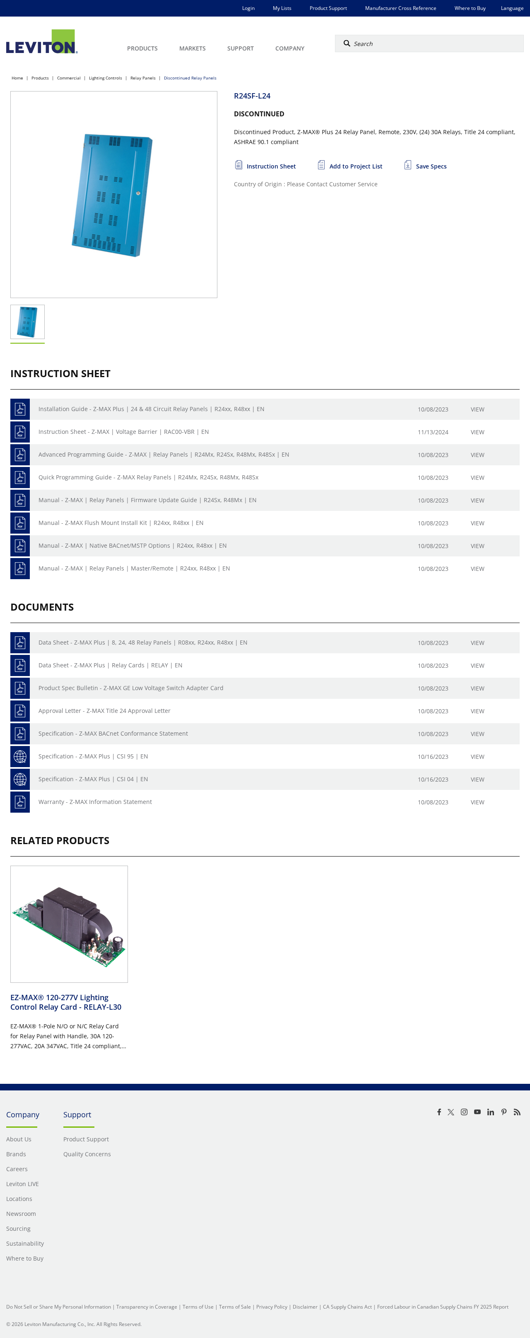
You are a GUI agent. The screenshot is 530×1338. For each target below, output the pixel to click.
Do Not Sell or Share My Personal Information (58, 1306)
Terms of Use (198, 1306)
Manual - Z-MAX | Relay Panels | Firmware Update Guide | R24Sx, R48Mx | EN (148, 500)
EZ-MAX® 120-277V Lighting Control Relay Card (65, 1002)
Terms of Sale (235, 1306)
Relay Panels (143, 78)
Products (40, 78)
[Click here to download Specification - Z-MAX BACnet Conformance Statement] (20, 733)
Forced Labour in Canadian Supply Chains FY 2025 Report (442, 1306)
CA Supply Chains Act (347, 1306)
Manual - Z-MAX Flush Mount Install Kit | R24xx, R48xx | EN (121, 523)
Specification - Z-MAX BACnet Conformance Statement (113, 733)
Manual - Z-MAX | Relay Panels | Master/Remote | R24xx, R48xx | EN (134, 568)
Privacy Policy (271, 1306)
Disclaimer (305, 1306)
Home (17, 78)
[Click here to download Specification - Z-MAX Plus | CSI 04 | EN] (20, 779)
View (477, 409)
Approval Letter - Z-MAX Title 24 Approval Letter (105, 711)
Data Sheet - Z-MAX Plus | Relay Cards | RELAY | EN (111, 665)
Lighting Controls (105, 78)
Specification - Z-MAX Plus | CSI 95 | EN (93, 756)
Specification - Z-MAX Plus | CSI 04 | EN (93, 779)
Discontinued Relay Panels (190, 78)
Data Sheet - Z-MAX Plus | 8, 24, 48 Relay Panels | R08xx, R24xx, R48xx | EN (143, 642)
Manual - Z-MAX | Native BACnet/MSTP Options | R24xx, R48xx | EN (133, 545)
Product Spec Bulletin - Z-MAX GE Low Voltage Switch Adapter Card (131, 688)
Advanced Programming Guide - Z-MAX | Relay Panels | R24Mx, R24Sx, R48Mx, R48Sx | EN (164, 454)
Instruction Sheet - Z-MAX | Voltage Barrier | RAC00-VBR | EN (124, 432)
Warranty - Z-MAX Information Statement (95, 802)
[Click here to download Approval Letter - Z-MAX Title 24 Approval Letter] (20, 711)
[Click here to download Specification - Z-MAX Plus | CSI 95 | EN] (20, 756)
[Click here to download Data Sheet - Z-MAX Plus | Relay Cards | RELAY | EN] (20, 665)
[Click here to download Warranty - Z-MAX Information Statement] (20, 802)
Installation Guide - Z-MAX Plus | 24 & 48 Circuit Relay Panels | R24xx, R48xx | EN (152, 409)
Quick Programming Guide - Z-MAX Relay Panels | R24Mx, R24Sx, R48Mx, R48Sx (148, 477)
